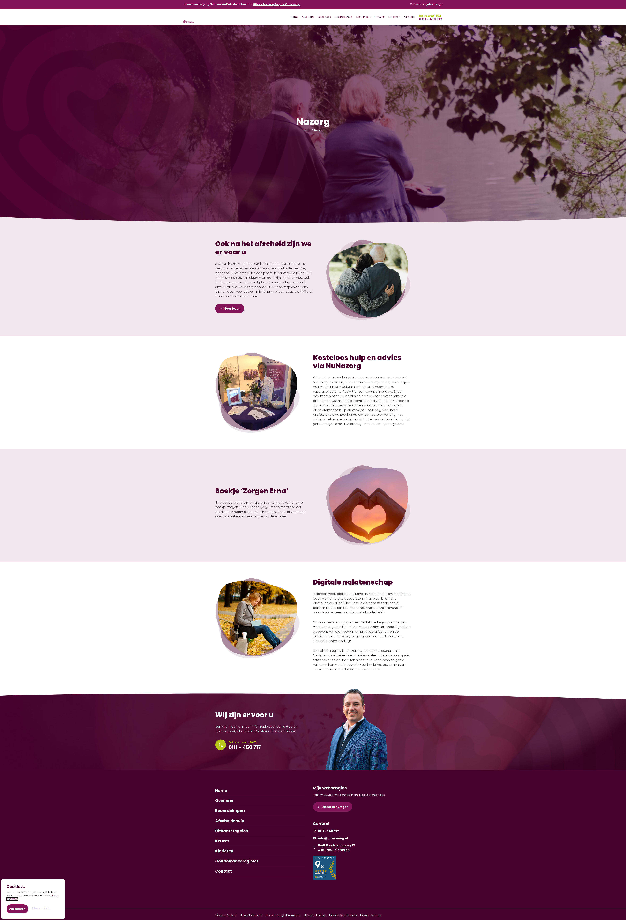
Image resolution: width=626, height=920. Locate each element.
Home (306, 130)
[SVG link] (430, 18)
